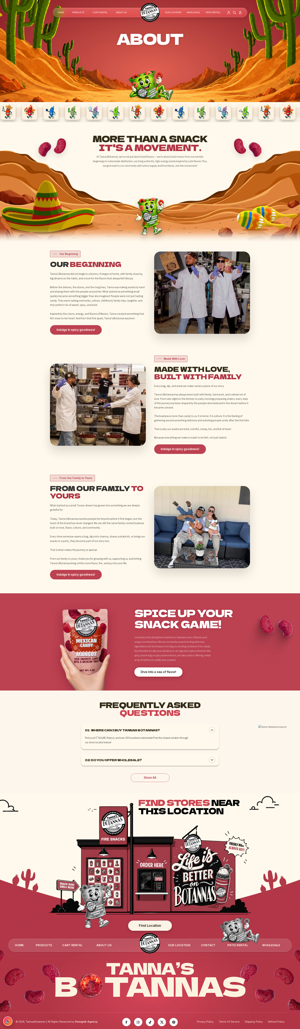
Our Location (173, 12)
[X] (162, 1022)
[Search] (234, 12)
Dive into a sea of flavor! (158, 672)
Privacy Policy (205, 1021)
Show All (150, 777)
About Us (121, 12)
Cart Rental (100, 12)
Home (61, 12)
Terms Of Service (229, 1021)
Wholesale (193, 12)
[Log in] (229, 12)
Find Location (150, 925)
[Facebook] (126, 1022)
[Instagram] (138, 1022)
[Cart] (240, 12)
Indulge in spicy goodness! (76, 330)
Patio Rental (213, 12)
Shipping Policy (254, 1021)
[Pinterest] (173, 1022)
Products (78, 12)
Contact (208, 945)
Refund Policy (276, 1021)
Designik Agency (86, 1021)
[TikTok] (150, 1022)
